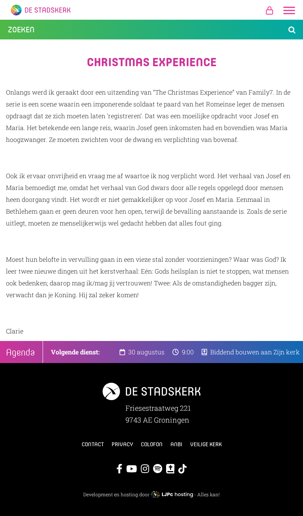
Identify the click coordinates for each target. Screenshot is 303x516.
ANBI (176, 444)
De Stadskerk (151, 10)
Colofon (152, 444)
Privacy (122, 444)
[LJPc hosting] (172, 494)
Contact (93, 444)
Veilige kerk (206, 444)
